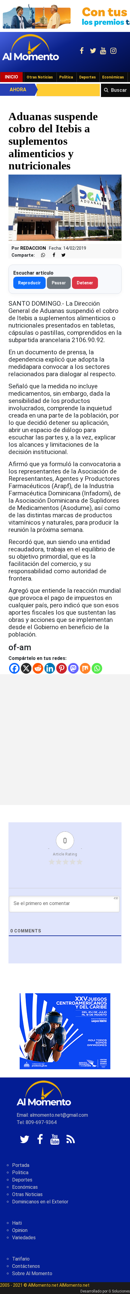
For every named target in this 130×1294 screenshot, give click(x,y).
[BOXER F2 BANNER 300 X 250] (65, 1031)
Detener (85, 282)
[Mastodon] (73, 668)
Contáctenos (26, 1266)
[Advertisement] (65, 739)
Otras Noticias (40, 77)
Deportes (87, 77)
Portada (20, 1165)
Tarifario (21, 1259)
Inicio (11, 77)
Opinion (20, 1230)
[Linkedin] (49, 668)
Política (66, 77)
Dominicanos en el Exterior (40, 1202)
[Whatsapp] (97, 668)
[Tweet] (61, 255)
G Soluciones (119, 1291)
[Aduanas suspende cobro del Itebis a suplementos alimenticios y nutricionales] (65, 207)
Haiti (17, 1223)
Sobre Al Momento (32, 1273)
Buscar (119, 90)
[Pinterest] (61, 668)
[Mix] (85, 668)
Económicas (113, 77)
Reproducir (29, 282)
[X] (26, 668)
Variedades (24, 1237)
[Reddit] (38, 668)
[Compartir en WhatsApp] (40, 255)
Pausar (59, 282)
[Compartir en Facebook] (50, 255)
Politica (20, 1172)
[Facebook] (14, 668)
